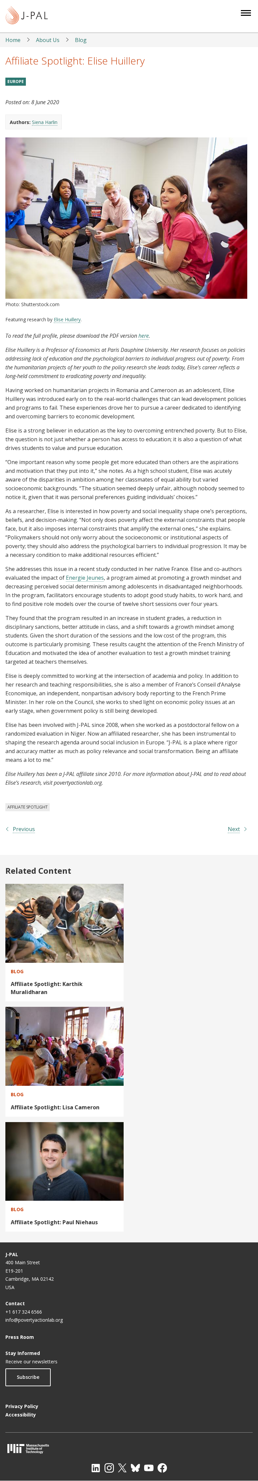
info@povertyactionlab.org (34, 1320)
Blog (81, 40)
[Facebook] (162, 1468)
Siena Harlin (44, 122)
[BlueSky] (135, 1468)
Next (234, 829)
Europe (15, 81)
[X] (122, 1468)
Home (12, 40)
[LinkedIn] (95, 1468)
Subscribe (28, 1377)
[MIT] (129, 1448)
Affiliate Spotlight (27, 807)
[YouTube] (149, 1468)
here (143, 335)
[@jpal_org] (109, 1468)
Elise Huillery (67, 319)
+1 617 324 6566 (23, 1312)
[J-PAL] (26, 16)
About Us (47, 40)
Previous (24, 829)
